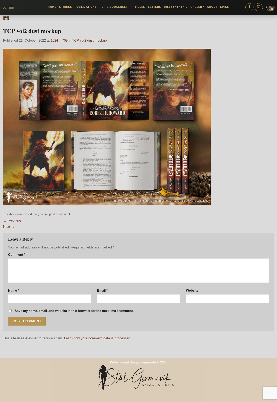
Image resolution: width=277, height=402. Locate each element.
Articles (138, 6)
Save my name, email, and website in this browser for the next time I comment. (74, 311)
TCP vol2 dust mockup (89, 40)
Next (9, 227)
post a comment (59, 214)
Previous (12, 221)
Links (224, 6)
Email (102, 290)
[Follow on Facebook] (249, 7)
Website (192, 290)
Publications (86, 6)
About (212, 6)
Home (52, 6)
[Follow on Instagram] (259, 7)
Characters (174, 7)
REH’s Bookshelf (114, 6)
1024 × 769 (59, 40)
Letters (154, 6)
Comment (16, 254)
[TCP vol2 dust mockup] (107, 127)
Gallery (197, 6)
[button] (11, 7)
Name (13, 290)
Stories (65, 6)
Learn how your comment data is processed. (97, 338)
